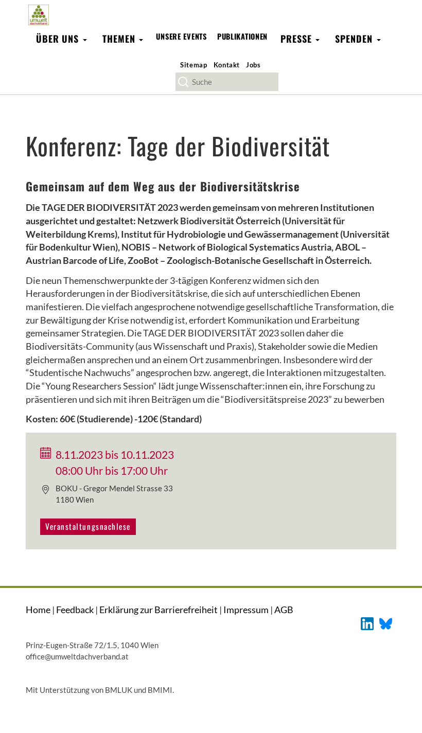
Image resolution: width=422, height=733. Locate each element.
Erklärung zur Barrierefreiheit (158, 609)
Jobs (253, 65)
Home (38, 609)
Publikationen (242, 36)
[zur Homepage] (38, 14)
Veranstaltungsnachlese (88, 526)
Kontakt (227, 65)
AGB (283, 609)
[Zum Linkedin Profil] (367, 622)
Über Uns (59, 38)
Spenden (355, 38)
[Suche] (183, 82)
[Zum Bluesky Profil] (385, 622)
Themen (120, 38)
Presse (297, 38)
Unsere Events (181, 36)
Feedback (75, 609)
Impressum (246, 609)
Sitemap (193, 65)
